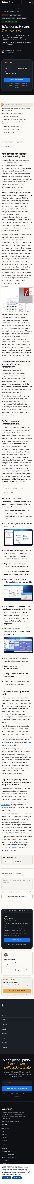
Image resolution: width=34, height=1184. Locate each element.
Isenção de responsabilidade (9, 1157)
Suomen (4, 1033)
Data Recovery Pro (14, 847)
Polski (3, 1020)
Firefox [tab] (23, 488)
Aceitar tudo (7, 1177)
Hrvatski (4, 1047)
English (3, 1011)
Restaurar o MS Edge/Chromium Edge (14, 119)
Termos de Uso (5, 1151)
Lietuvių (4, 1015)
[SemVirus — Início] (7, 2)
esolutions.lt (15, 1121)
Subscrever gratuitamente (17, 990)
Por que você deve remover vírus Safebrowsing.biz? (12, 105)
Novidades (4, 1140)
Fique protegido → (17, 939)
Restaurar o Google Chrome (11, 129)
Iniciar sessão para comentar (17, 896)
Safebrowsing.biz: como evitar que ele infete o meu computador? (16, 109)
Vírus (2, 1131)
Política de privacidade (7, 1154)
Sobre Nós (4, 1148)
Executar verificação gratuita (17, 1088)
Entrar (30, 2)
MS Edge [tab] (14, 488)
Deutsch (4, 1024)
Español (4, 1029)
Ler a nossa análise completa (17, 944)
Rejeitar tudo (17, 1177)
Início (3, 9)
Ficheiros (4, 1137)
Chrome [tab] (5, 492)
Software (4, 1134)
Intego (28, 355)
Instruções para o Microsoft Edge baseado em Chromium (16, 123)
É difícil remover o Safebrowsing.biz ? (13, 113)
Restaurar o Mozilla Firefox (11, 126)
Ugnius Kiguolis (10, 50)
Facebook (4, 1124)
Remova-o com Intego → (17, 79)
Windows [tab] (6, 488)
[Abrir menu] (23, 2)
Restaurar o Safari (8, 132)
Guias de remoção (14, 9)
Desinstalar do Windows (10, 116)
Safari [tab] (12, 492)
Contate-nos (5, 1163)
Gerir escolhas (7, 1181)
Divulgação (4, 1160)
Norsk (3, 1038)
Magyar (4, 1043)
